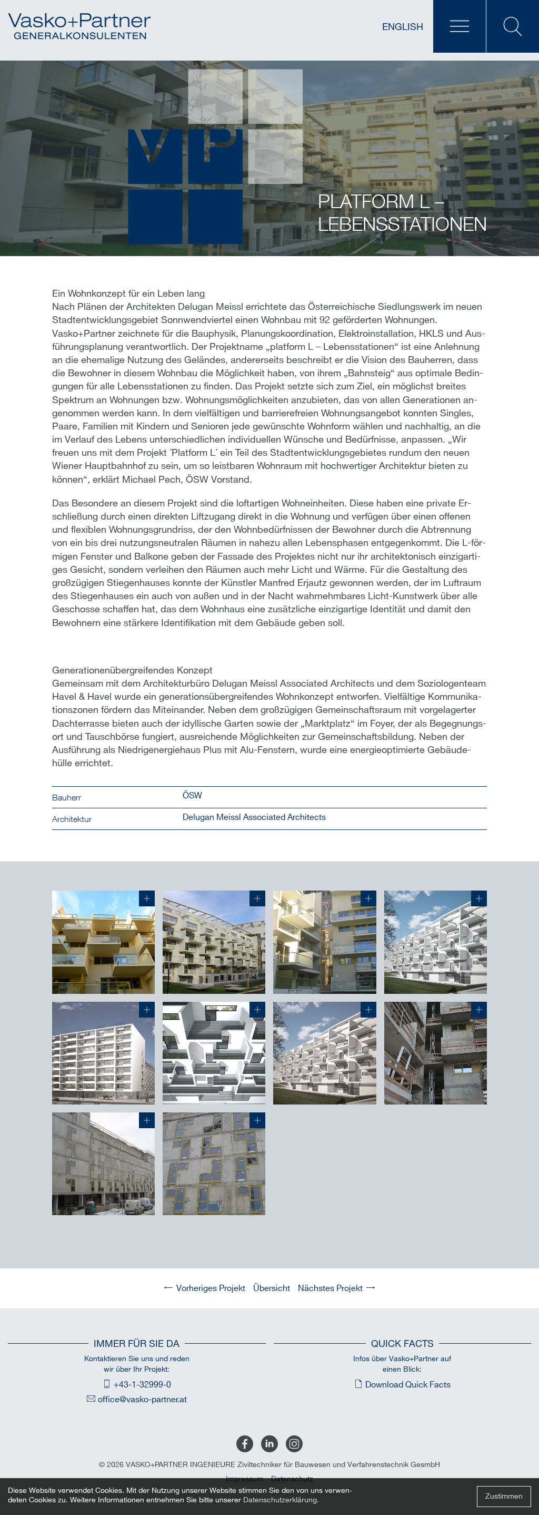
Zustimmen (504, 1496)
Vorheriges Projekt (210, 1289)
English (402, 27)
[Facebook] (244, 1444)
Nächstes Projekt (330, 1289)
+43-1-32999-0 (142, 1385)
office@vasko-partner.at (142, 1400)
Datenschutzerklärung (280, 1500)
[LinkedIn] (269, 1444)
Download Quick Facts (408, 1385)
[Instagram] (294, 1444)
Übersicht (271, 1289)
